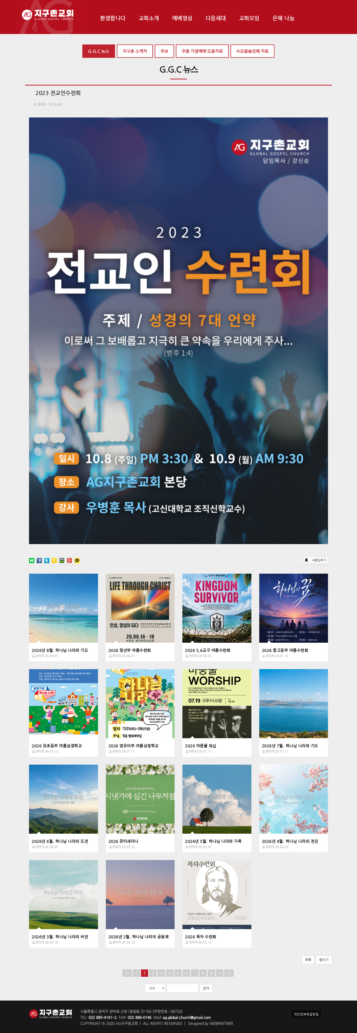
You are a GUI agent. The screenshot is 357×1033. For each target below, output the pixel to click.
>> (229, 972)
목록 (308, 960)
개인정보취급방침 (306, 1014)
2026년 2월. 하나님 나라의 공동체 (138, 936)
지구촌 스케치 (135, 51)
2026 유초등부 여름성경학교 (57, 745)
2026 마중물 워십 (200, 745)
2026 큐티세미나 (123, 841)
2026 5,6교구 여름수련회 (207, 650)
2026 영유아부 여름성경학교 (133, 745)
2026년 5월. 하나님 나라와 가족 (213, 841)
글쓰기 (324, 960)
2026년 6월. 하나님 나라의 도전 (60, 841)
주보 (164, 51)
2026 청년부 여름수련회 (129, 650)
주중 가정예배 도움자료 (202, 51)
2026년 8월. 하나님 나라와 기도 (60, 650)
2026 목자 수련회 (200, 936)
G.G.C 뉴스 (98, 51)
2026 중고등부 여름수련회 (285, 650)
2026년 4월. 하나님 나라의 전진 (290, 841)
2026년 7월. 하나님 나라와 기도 (290, 745)
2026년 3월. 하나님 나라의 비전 (60, 936)
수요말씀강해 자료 (252, 51)
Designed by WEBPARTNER (210, 1023)
